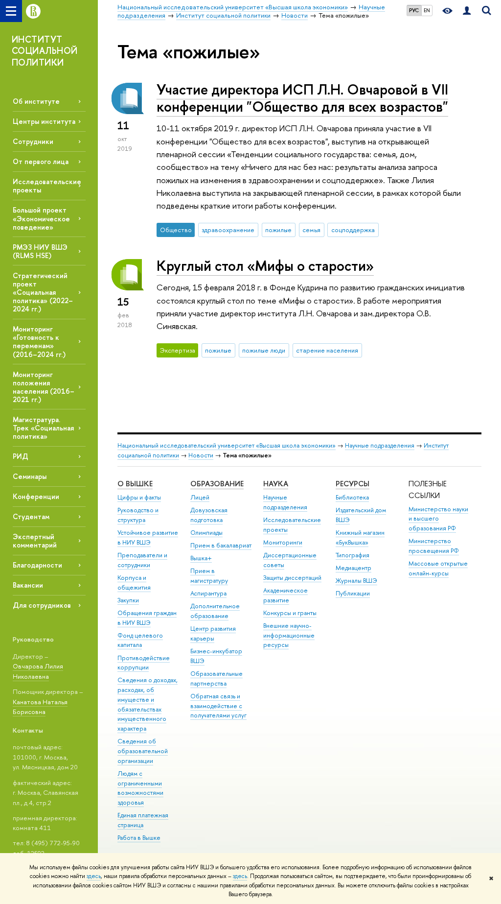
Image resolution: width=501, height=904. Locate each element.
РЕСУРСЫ (352, 483)
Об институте (36, 101)
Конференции (36, 496)
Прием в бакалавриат (220, 545)
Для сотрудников (42, 605)
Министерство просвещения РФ (434, 546)
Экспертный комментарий (35, 540)
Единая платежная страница (142, 820)
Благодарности (37, 565)
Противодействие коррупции (143, 663)
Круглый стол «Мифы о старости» (265, 265)
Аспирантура (208, 593)
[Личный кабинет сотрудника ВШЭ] (466, 11)
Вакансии (28, 585)
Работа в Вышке (138, 837)
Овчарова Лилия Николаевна (38, 671)
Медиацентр (353, 568)
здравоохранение (228, 229)
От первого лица (40, 161)
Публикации (353, 593)
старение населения (327, 350)
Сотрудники (33, 141)
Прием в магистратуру (209, 576)
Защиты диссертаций (292, 577)
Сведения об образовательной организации (142, 751)
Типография (352, 555)
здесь (94, 876)
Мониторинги (282, 542)
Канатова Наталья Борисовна (40, 706)
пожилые (278, 229)
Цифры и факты (139, 497)
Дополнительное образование (215, 611)
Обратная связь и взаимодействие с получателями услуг (218, 706)
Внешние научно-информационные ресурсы (289, 635)
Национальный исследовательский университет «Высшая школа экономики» (226, 445)
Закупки (128, 600)
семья (311, 229)
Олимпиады (206, 532)
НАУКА (275, 483)
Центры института (44, 121)
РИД (20, 456)
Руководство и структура (138, 515)
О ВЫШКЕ (135, 483)
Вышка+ (201, 558)
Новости (200, 455)
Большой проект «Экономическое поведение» (41, 218)
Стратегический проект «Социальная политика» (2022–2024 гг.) (43, 292)
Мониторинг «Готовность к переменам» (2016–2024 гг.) (39, 341)
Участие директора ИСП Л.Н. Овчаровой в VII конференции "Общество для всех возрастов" (302, 98)
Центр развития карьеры (213, 633)
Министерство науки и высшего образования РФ (438, 519)
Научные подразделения (379, 445)
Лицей (199, 497)
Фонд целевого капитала (140, 640)
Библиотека (352, 497)
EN (427, 10)
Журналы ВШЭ (356, 580)
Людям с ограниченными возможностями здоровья (140, 788)
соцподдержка (353, 229)
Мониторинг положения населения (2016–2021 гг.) (43, 387)
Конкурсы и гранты (290, 613)
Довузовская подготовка (209, 515)
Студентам (31, 516)
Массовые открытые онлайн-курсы (438, 568)
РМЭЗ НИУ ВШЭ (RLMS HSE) (40, 251)
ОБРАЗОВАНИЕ (217, 483)
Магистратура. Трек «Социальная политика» (43, 428)
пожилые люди (263, 350)
